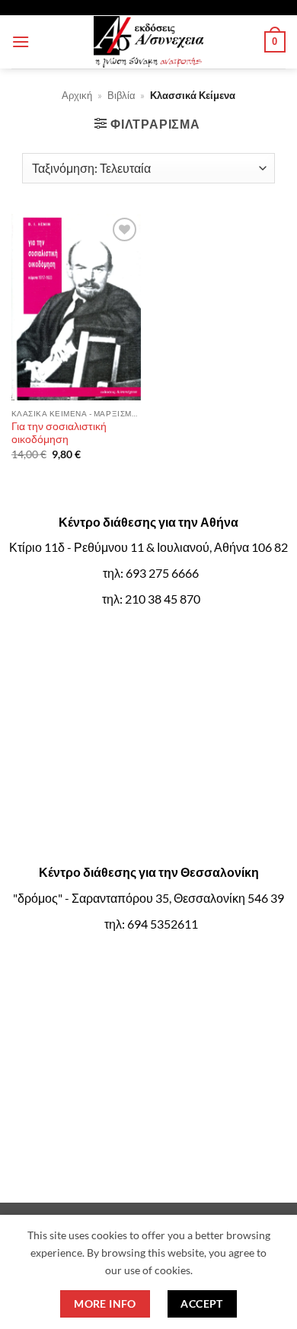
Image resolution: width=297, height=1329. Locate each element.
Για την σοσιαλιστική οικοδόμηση (59, 433)
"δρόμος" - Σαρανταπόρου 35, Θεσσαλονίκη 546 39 (148, 898)
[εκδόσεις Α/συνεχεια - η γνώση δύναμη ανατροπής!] (148, 42)
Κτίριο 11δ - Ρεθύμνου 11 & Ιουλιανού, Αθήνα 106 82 (148, 547)
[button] (20, 41)
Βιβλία (121, 95)
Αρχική (77, 95)
